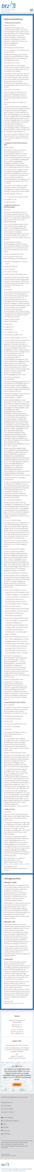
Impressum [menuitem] (4, 1171)
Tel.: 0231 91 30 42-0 (7, 1109)
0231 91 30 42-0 (18, 1029)
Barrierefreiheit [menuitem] (13, 1171)
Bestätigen (17, 1084)
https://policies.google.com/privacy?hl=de (17, 864)
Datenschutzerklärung (15, 1077)
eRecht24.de (20, 1003)
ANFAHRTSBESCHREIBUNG (11, 1121)
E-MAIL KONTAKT (8, 1117)
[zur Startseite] (8, 4)
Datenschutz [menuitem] (22, 1171)
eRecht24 (6, 870)
